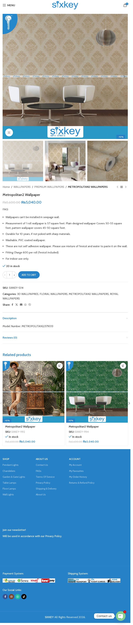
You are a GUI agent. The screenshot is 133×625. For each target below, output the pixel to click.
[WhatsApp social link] (25, 304)
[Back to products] (121, 187)
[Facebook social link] (12, 304)
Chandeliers (9, 471)
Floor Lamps (9, 488)
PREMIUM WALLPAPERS (49, 186)
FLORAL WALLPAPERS (54, 294)
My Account (75, 464)
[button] (6, 76)
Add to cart (29, 274)
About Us (41, 494)
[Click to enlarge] (9, 132)
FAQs (38, 471)
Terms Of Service (45, 476)
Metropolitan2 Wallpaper (20, 426)
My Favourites (76, 471)
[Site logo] (65, 5)
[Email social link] (21, 304)
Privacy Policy (43, 482)
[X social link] (16, 304)
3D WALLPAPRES (27, 294)
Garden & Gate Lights (14, 476)
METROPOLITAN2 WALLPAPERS (88, 186)
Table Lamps (9, 482)
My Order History (78, 476)
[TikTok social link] (23, 596)
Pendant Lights (11, 464)
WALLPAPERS (22, 186)
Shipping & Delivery (46, 488)
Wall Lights (8, 494)
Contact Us (42, 464)
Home (6, 186)
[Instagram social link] (11, 596)
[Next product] (126, 187)
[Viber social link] (30, 304)
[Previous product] (117, 187)
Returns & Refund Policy (81, 482)
